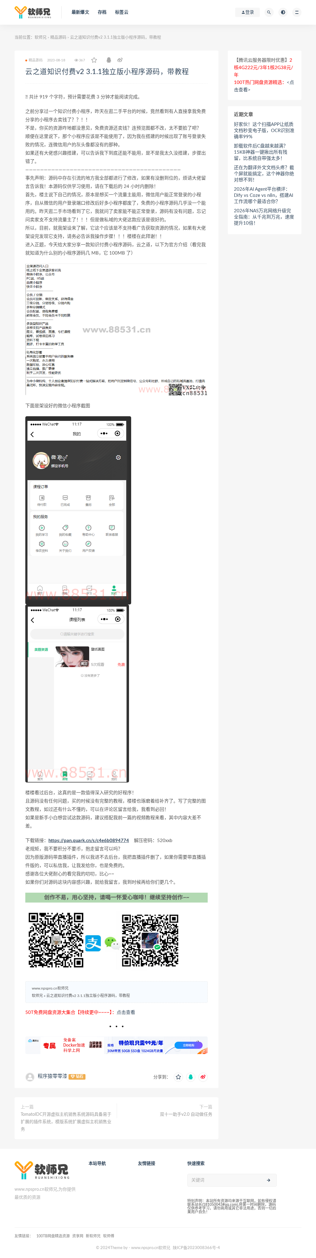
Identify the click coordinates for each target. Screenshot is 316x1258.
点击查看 (126, 1012)
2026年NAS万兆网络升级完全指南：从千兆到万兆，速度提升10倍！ (264, 217)
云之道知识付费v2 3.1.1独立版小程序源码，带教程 (107, 72)
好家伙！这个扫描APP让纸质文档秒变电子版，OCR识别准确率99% (264, 130)
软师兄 (41, 37)
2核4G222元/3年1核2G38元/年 (263, 67)
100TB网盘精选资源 (53, 1236)
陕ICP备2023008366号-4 (196, 1248)
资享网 (77, 1236)
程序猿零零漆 (52, 1076)
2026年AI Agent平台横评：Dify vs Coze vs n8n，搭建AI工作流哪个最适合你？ (263, 195)
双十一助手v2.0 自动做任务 (186, 1114)
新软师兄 (93, 1236)
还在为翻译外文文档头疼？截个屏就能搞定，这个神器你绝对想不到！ (264, 173)
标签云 (121, 12)
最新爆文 (80, 12)
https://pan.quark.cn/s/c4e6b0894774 (88, 840)
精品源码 (58, 37)
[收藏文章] (94, 60)
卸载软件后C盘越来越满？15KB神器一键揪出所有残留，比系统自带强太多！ (261, 152)
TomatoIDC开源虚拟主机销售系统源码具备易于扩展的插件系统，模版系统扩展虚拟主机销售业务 (66, 1121)
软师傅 (108, 1236)
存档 (102, 12)
